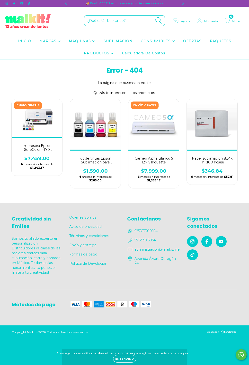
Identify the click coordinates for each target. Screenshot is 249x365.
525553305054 (146, 231)
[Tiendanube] (222, 332)
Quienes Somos (82, 217)
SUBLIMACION (118, 41)
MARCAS (48, 41)
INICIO (24, 41)
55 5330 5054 (145, 240)
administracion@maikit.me (157, 249)
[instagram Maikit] (7, 3)
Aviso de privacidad (85, 226)
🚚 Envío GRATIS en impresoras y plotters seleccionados (124, 3)
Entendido (124, 358)
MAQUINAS (80, 41)
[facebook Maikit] (14, 3)
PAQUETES (220, 41)
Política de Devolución (88, 263)
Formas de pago (83, 254)
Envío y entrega (82, 245)
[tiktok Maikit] (29, 3)
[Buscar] (158, 20)
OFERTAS (192, 41)
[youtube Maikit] (22, 3)
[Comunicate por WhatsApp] (241, 354)
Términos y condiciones (89, 236)
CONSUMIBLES (156, 41)
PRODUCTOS (97, 53)
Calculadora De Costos (143, 53)
